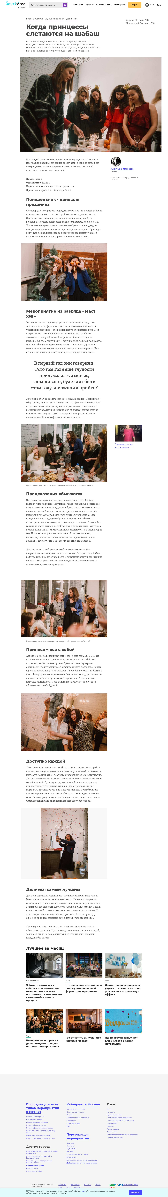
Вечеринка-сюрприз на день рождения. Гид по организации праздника (42, 1043)
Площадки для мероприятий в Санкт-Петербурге (42, 1152)
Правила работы (114, 1115)
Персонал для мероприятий (78, 1136)
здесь (84, 1191)
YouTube (87, 1184)
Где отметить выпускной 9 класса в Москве (83, 1039)
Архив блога (112, 1132)
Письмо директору (114, 1137)
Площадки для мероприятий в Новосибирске (39, 1162)
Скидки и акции (73, 1123)
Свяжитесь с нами (130, 1184)
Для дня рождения (34, 1119)
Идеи (68, 980)
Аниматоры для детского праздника (82, 1160)
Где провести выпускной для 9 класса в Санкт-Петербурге (121, 1040)
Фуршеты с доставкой (76, 1109)
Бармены (70, 1146)
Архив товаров (113, 1129)
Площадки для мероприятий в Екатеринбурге (39, 1157)
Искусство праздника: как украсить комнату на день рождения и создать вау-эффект (122, 990)
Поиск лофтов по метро (36, 1125)
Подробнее (111, 1123)
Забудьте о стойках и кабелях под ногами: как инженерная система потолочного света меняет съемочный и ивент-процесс (44, 993)
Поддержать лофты (34, 1171)
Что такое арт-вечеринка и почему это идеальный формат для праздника (84, 988)
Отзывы (70, 1115)
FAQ (68, 1126)
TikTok (97, 1184)
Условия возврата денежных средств (122, 1135)
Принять (135, 1192)
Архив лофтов (32, 1168)
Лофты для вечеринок (35, 1117)
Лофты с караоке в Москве (37, 1122)
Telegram (62, 1184)
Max (60, 1187)
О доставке (71, 1120)
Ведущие (70, 1143)
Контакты (111, 1112)
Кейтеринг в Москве (83, 1104)
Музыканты (71, 1149)
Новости (110, 1126)
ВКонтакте (75, 1184)
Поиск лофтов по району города (39, 1128)
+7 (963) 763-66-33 (73, 1187)
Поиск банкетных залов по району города (40, 1132)
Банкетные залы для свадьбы (38, 1135)
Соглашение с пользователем (119, 1118)
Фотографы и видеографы (77, 1154)
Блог (109, 1109)
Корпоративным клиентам (78, 1118)
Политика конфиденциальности (120, 1120)
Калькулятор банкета (75, 1112)
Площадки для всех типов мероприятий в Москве (42, 1107)
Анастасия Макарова (122, 169)
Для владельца (32, 980)
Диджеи (70, 1152)
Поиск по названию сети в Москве (40, 1138)
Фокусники (71, 1157)
